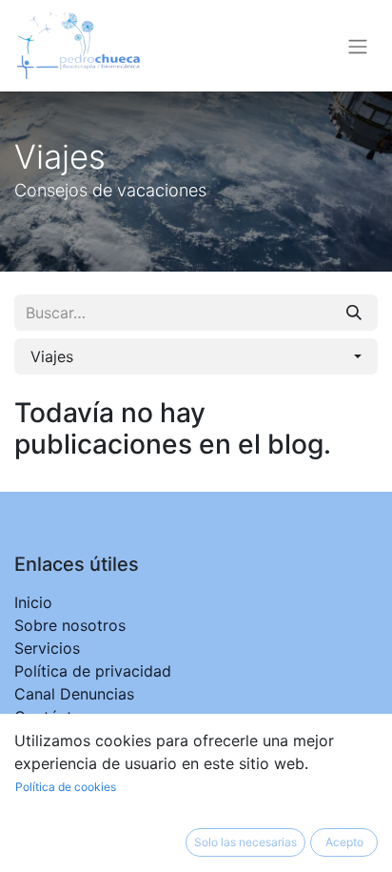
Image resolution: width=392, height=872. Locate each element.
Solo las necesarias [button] (245, 842)
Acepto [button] (344, 842)
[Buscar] (354, 312)
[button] (196, 356)
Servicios (47, 648)
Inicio (33, 602)
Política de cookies (65, 787)
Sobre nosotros (70, 625)
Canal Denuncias (74, 693)
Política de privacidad (92, 670)
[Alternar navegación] (358, 46)
